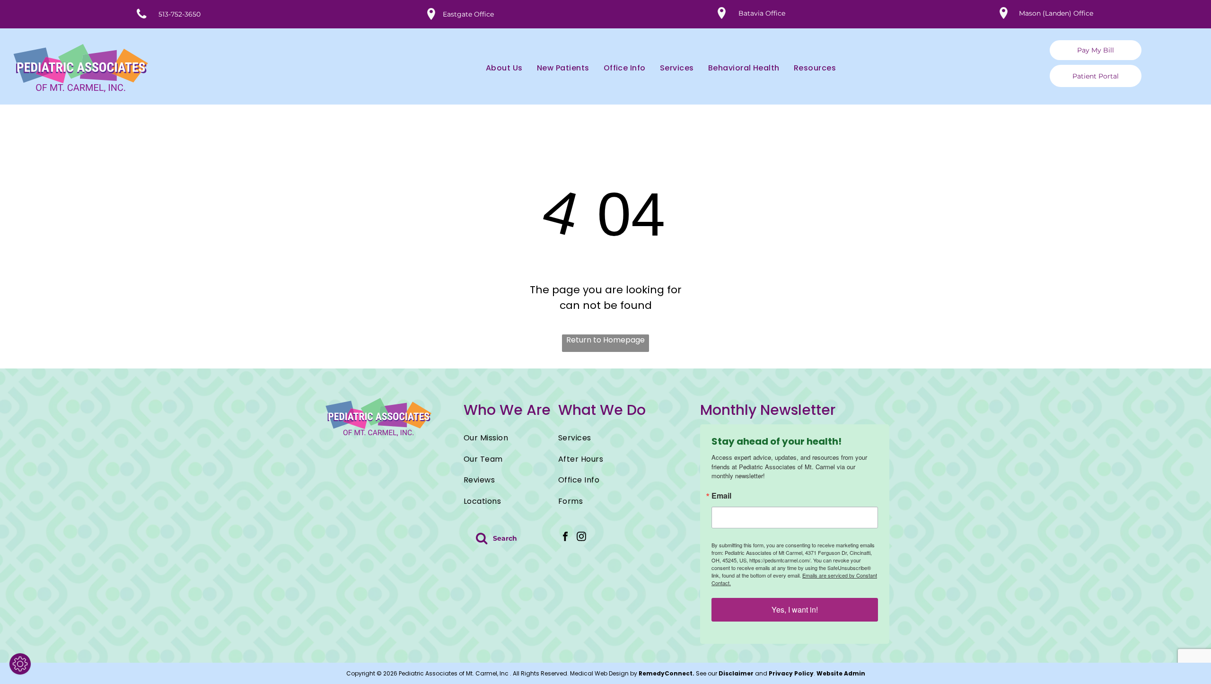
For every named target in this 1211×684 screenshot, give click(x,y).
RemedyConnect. (666, 673)
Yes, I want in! (795, 609)
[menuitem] (497, 68)
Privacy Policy (791, 673)
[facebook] (565, 537)
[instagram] (581, 537)
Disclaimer (736, 673)
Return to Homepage (605, 339)
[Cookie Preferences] (20, 664)
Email (721, 496)
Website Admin (840, 673)
